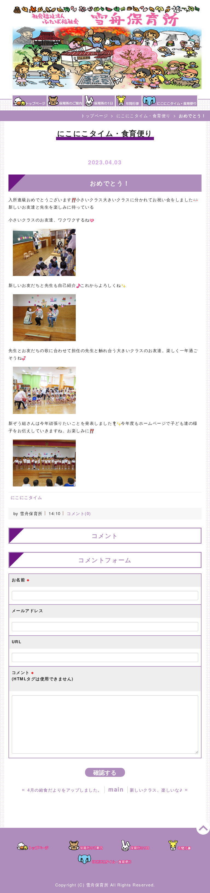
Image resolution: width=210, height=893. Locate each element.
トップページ (94, 115)
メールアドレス (27, 611)
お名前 (21, 580)
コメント (43, 675)
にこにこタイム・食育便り (143, 115)
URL (17, 642)
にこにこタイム (26, 497)
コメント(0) (79, 513)
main (116, 789)
